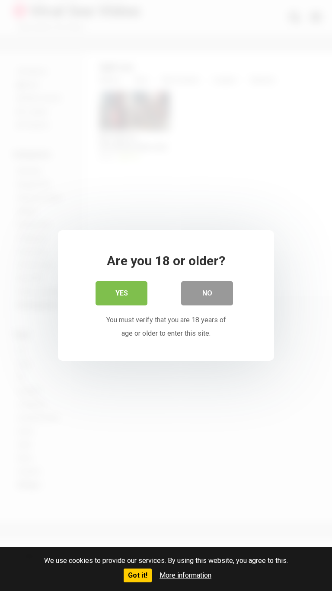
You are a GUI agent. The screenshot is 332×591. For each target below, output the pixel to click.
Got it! (137, 575)
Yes (121, 293)
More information (185, 575)
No (207, 293)
